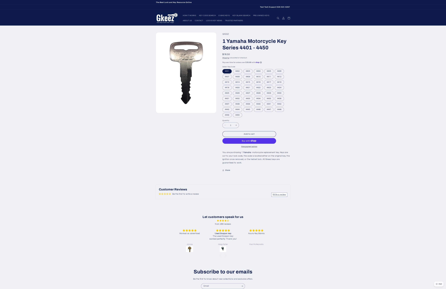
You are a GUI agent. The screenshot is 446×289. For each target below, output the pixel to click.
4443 (227, 109)
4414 (237, 82)
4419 (227, 87)
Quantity (225, 120)
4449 (227, 115)
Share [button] (227, 170)
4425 (227, 93)
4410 (258, 76)
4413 (227, 82)
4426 (237, 93)
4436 (279, 98)
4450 (237, 115)
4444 (237, 109)
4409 (248, 76)
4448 (279, 109)
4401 (227, 71)
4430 (279, 93)
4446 (258, 109)
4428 (258, 93)
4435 (269, 98)
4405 (269, 71)
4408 (237, 76)
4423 (269, 87)
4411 (269, 76)
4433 (248, 98)
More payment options (249, 146)
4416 (258, 82)
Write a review (279, 195)
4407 (227, 76)
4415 (248, 82)
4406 (279, 71)
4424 (279, 87)
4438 (237, 104)
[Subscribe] (242, 286)
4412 (279, 76)
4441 (269, 104)
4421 (248, 87)
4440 (258, 104)
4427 (248, 93)
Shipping (225, 58)
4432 (237, 98)
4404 (258, 71)
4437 (227, 104)
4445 (248, 109)
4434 (258, 98)
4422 (258, 87)
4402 (237, 71)
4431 (227, 98)
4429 (269, 93)
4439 (248, 104)
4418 (279, 82)
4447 (269, 109)
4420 (237, 87)
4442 (279, 104)
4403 (248, 71)
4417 (269, 82)
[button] (278, 18)
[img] (223, 221)
